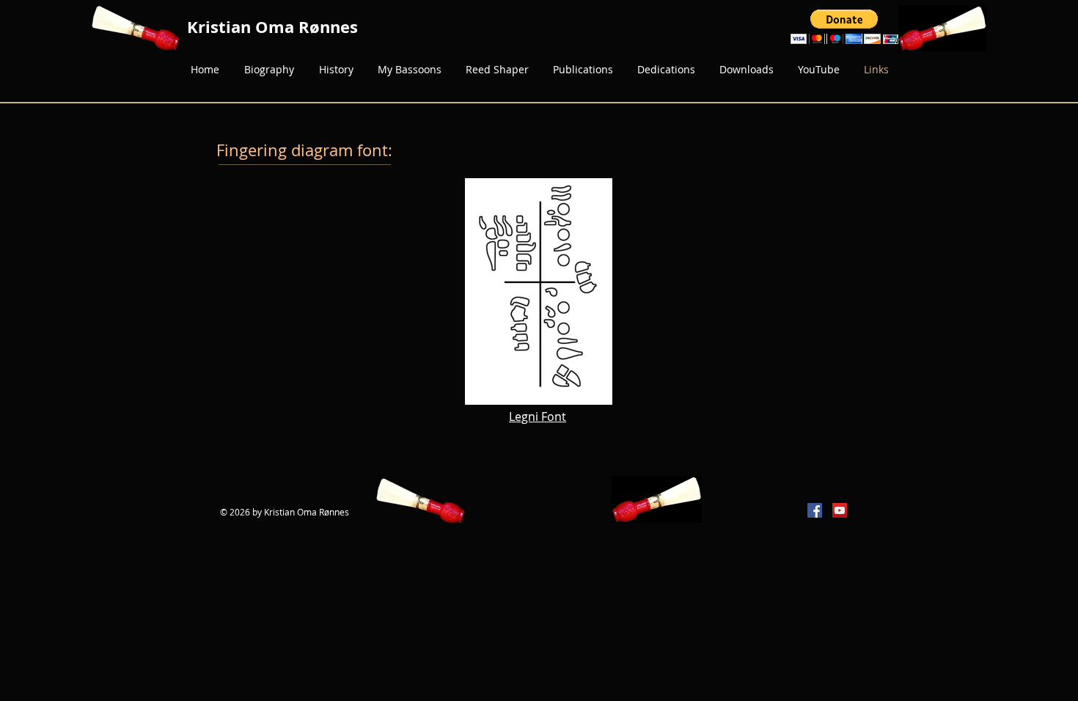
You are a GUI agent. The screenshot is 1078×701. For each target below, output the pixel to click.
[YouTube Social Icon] (839, 510)
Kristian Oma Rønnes (272, 26)
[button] (844, 27)
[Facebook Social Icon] (814, 510)
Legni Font (537, 416)
